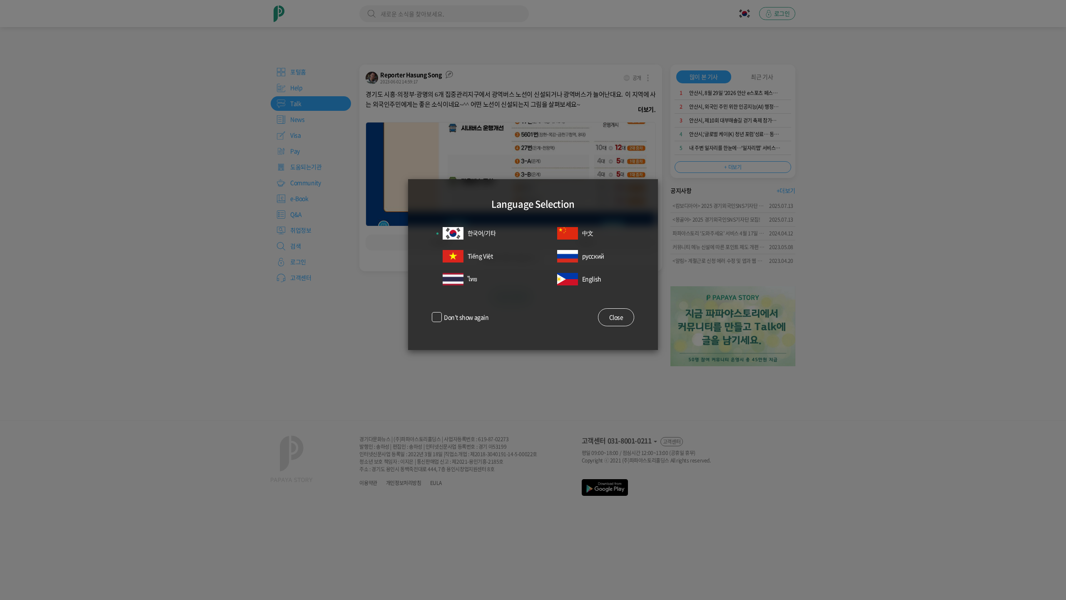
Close (616, 317)
